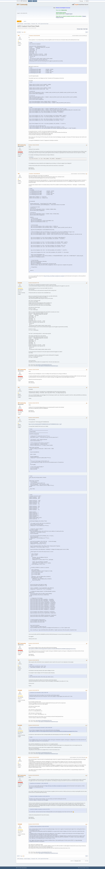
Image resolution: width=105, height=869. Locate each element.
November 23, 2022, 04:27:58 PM (33, 757)
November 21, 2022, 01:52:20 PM (33, 369)
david (19, 757)
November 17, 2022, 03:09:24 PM (34, 173)
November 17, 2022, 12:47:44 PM (33, 144)
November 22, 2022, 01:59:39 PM (33, 417)
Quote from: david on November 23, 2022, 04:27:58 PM (39, 826)
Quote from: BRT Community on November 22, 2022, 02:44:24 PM (41, 727)
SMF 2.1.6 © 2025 (18, 867)
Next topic (85, 29)
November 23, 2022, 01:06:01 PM (33, 660)
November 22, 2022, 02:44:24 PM (33, 643)
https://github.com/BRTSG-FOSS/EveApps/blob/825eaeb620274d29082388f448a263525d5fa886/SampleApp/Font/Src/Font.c (52, 648)
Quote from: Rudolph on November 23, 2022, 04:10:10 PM (39, 809)
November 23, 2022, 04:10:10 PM (33, 725)
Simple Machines (24, 867)
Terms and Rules (82, 867)
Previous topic (80, 29)
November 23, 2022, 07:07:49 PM (33, 824)
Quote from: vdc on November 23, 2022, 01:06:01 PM (39, 692)
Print (87, 32)
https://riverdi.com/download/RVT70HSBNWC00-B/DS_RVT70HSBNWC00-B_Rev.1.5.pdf (45, 424)
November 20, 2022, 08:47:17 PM (33, 282)
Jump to (72, 860)
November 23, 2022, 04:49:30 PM (33, 775)
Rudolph (20, 282)
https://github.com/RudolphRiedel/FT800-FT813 (44, 364)
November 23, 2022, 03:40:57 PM (33, 690)
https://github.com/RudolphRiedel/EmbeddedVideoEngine (48, 365)
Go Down (19, 32)
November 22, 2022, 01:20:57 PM (33, 402)
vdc (19, 35)
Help (78, 867)
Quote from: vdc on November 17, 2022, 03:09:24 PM (39, 783)
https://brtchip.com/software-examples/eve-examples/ (54, 275)
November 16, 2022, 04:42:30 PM (34, 35)
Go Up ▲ (87, 867)
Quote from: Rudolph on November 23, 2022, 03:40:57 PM (39, 796)
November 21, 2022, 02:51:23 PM (33, 387)
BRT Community (22, 4)
